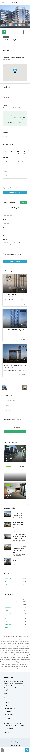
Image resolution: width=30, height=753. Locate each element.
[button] (15, 70)
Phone (4, 219)
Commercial (8, 613)
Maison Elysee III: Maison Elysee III (14, 330)
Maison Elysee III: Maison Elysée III (14, 294)
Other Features (16, 427)
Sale (6, 584)
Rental (6, 581)
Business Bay (8, 711)
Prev (10, 387)
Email (4, 227)
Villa (6, 604)
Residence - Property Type (12, 601)
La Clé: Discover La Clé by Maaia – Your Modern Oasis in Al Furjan (19, 536)
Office (6, 621)
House (6, 616)
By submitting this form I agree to (12, 187)
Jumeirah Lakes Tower (10, 708)
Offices (7, 619)
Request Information (15, 261)
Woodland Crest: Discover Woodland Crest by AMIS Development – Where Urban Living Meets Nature (19, 548)
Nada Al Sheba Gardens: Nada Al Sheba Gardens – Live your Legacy (19, 513)
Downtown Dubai (9, 714)
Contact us (6, 732)
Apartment (8, 599)
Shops (6, 627)
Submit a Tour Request (15, 192)
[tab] (4, 32)
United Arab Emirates (10, 136)
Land (6, 610)
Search (15, 431)
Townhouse (8, 607)
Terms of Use (7, 188)
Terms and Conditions (15, 745)
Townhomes (8, 624)
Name (4, 211)
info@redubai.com (10, 728)
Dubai (6, 705)
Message (5, 239)
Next (19, 387)
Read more (6, 693)
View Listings (23, 202)
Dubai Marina (8, 702)
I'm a (4, 235)
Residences (5, 36)
